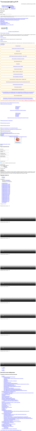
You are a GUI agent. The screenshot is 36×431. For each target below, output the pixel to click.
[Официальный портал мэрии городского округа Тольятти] (9, 135)
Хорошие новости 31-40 (5, 199)
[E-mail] (3, 177)
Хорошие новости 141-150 (6, 190)
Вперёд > (3, 370)
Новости (3, 401)
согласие (14, 171)
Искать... (1, 14)
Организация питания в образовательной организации (12, 388)
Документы (5, 379)
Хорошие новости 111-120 (6, 192)
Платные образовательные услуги (9, 384)
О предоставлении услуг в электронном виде (9, 391)
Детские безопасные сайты (8, 412)
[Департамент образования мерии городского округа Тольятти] (10, 133)
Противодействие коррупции (6, 413)
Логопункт (3, 395)
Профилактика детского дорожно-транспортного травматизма (11, 421)
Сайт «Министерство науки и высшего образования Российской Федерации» (15, 390)
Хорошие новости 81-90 (5, 195)
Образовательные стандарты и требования (10, 380)
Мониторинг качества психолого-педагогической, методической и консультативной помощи (14, 18)
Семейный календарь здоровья (6, 424)
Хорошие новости (5, 183)
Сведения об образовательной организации (8, 376)
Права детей (2, 20)
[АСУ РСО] (2, 134)
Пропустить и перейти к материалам (7, 5)
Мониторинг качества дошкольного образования (9, 428)
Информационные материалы (8, 420)
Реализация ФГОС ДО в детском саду (7, 426)
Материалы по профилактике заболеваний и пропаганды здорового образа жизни (12, 19)
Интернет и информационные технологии (8, 398)
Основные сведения (7, 377)
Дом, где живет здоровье (4, 22)
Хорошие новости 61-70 (5, 196)
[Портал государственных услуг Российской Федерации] (18, 136)
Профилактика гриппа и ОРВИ (7, 425)
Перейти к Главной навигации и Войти (8, 6)
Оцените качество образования (5, 23)
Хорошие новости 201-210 (6, 185)
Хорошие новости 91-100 (6, 194)
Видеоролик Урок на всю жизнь (7, 407)
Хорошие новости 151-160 (6, 189)
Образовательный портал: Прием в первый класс (11, 400)
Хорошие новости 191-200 (6, 186)
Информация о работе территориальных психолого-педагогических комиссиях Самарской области (19, 392)
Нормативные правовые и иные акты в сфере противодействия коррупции (15, 414)
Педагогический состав (7, 382)
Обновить (5, 167)
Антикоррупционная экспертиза (9, 415)
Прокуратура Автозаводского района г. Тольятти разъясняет (11, 402)
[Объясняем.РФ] (4, 31)
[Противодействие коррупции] (18, 125)
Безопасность (4, 409)
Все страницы (4, 202)
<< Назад (3, 367)
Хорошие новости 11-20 (5, 200)
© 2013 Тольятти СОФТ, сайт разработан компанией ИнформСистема (10, 430)
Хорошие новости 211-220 (6, 184)
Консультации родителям (6, 394)
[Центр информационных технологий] (6, 132)
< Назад (3, 369)
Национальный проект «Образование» (8, 422)
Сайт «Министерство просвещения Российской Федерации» (13, 389)
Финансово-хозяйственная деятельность (10, 385)
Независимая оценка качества (4, 102)
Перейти (1, 36)
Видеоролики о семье (5, 406)
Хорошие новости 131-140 (6, 191)
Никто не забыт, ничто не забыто (7, 397)
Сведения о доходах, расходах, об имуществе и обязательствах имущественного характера (17, 417)
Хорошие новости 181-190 (6, 187)
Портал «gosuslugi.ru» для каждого (7, 393)
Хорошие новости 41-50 (5, 198)
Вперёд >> (3, 368)
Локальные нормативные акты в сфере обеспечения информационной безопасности (16, 411)
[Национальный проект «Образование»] (18, 120)
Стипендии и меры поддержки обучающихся (10, 383)
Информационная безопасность (7, 410)
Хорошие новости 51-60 (5, 197)
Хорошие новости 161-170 (6, 188)
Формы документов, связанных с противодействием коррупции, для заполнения (16, 416)
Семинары (3, 408)
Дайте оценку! (2, 44)
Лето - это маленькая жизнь (6, 403)
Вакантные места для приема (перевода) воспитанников (12, 386)
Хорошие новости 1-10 (5, 201)
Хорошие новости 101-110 (6, 193)
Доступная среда (6, 387)
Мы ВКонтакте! (2, 21)
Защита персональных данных (6, 404)
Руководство (6, 381)
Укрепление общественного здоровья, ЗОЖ (6, 24)
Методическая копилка (5, 396)
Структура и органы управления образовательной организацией (13, 378)
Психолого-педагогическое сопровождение (8, 399)
